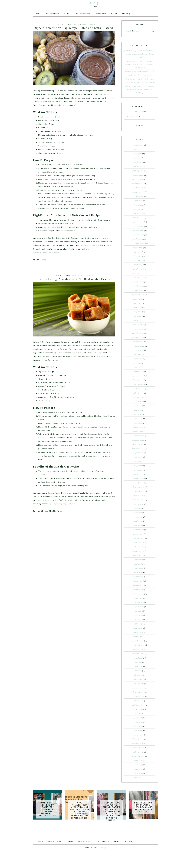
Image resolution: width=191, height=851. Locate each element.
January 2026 (138, 175)
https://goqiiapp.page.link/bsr (47, 252)
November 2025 (138, 183)
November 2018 (138, 542)
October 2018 (138, 547)
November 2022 (138, 337)
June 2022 (138, 359)
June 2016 (138, 666)
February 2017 (138, 632)
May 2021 (138, 414)
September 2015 (138, 705)
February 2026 (138, 171)
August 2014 (138, 760)
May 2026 (138, 158)
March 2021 (138, 423)
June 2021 (138, 410)
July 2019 (138, 508)
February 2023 (138, 325)
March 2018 (138, 577)
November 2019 (138, 491)
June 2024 (138, 256)
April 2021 (138, 419)
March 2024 (137, 269)
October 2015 (138, 701)
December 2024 (138, 230)
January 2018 (138, 585)
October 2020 (138, 444)
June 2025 (138, 205)
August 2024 (138, 248)
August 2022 (138, 350)
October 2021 (138, 393)
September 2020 (138, 448)
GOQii (95, 3)
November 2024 (138, 235)
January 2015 (138, 739)
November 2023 (138, 286)
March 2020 (138, 474)
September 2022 (138, 346)
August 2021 (138, 401)
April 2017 (138, 624)
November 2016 (138, 645)
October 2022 (138, 342)
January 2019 (138, 534)
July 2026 (137, 149)
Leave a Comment (89, 24)
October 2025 (138, 188)
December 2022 (138, 333)
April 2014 (138, 778)
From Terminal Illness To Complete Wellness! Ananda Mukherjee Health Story (47, 809)
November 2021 (138, 389)
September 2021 (138, 397)
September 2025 (138, 192)
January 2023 (138, 329)
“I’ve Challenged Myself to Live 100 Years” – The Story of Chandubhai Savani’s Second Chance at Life (80, 810)
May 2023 (138, 312)
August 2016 (138, 658)
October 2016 (138, 649)
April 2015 (138, 726)
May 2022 (138, 363)
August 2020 (138, 453)
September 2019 (138, 500)
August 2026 (138, 145)
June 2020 (138, 461)
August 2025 (138, 196)
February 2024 (137, 273)
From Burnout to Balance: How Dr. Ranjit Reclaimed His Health (143, 807)
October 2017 (138, 598)
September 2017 (138, 602)
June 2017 (138, 615)
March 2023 (138, 320)
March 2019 (138, 525)
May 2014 (138, 773)
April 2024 (138, 265)
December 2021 (138, 384)
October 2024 (138, 239)
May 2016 (138, 671)
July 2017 (138, 611)
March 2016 (138, 679)
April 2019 (138, 521)
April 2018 (138, 572)
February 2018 (138, 581)
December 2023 (138, 282)
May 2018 (138, 568)
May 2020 (138, 466)
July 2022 (138, 354)
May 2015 (138, 722)
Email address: (140, 111)
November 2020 (138, 440)
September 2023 (138, 295)
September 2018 (138, 551)
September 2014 (138, 756)
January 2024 (138, 278)
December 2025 (138, 179)
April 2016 (138, 675)
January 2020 (138, 483)
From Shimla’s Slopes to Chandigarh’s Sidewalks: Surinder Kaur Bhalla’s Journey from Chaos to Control (111, 811)
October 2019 (138, 495)
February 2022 (138, 376)
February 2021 (138, 427)
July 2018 (138, 560)
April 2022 (138, 367)
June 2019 (138, 513)
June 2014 (138, 769)
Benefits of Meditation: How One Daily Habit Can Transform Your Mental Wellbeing (139, 89)
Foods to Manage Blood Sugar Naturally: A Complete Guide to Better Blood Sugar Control (139, 54)
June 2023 (138, 307)
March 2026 (138, 166)
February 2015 (138, 735)
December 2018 (138, 538)
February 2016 (138, 684)
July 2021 (138, 406)
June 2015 (138, 718)
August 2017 (138, 607)
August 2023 (138, 299)
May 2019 (138, 517)
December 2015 (138, 692)
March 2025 (137, 218)
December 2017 (138, 589)
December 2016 (138, 641)
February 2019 (138, 530)
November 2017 (138, 594)
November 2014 (138, 748)
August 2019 (138, 504)
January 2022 (138, 380)
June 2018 (138, 564)
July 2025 (138, 201)
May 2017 (138, 619)
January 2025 (138, 226)
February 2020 (138, 478)
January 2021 (138, 431)
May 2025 (138, 209)
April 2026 (138, 162)
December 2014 (138, 743)
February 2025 (138, 222)
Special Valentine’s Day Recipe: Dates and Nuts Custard (74, 28)
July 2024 (138, 252)
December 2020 (138, 436)
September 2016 (138, 654)
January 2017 (138, 636)
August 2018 (138, 555)
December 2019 (138, 487)
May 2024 (138, 260)
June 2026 (138, 154)
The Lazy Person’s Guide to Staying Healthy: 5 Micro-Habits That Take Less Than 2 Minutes (139, 64)
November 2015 (138, 696)
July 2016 (138, 662)
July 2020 (138, 457)
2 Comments (89, 275)
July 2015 (138, 713)
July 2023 (138, 303)
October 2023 (138, 290)
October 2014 (138, 752)
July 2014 (138, 765)
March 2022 (138, 372)
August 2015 (138, 709)
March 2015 (138, 731)
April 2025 (138, 213)
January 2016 (138, 688)
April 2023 (138, 316)
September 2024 (138, 243)
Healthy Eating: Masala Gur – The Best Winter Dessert (74, 279)
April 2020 (138, 470)
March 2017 (138, 628)
